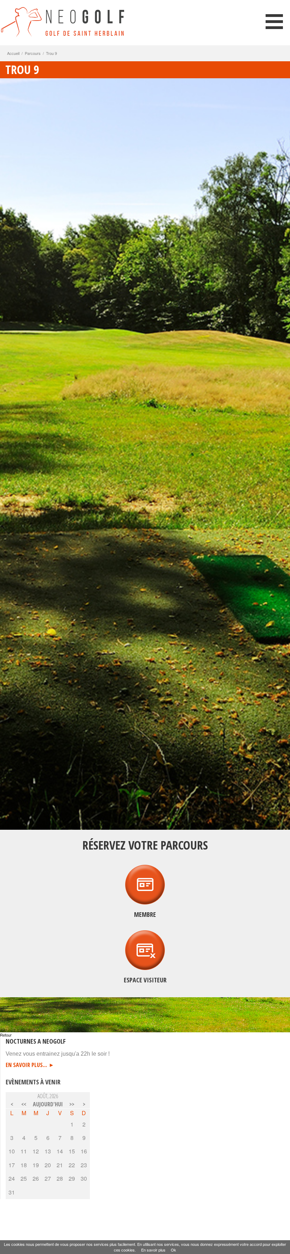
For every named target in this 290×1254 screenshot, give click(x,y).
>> (71, 1104)
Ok (173, 1250)
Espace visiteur (145, 980)
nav (274, 21)
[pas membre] (145, 965)
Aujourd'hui (48, 1104)
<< (23, 1104)
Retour (6, 1035)
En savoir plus (153, 1250)
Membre (145, 914)
